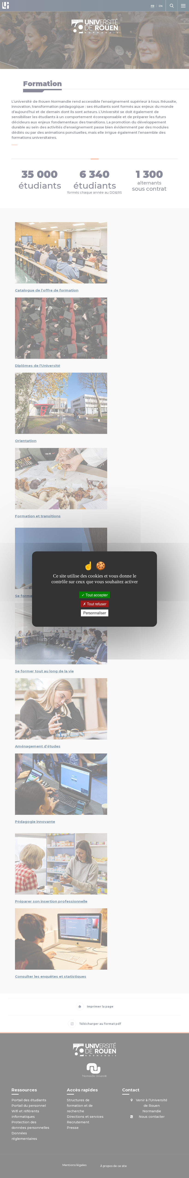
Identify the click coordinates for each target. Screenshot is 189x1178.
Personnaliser (94, 613)
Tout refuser (96, 603)
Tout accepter (96, 594)
